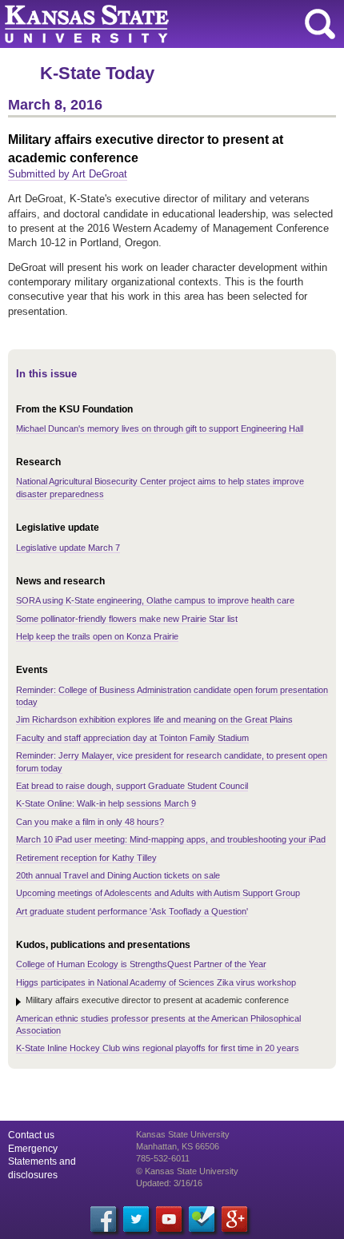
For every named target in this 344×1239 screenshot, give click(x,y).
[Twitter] (136, 1219)
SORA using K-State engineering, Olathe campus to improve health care (155, 600)
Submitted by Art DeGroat (67, 174)
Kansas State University (146, 24)
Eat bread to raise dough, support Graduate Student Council (132, 786)
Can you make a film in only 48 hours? (90, 822)
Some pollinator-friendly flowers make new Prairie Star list (127, 618)
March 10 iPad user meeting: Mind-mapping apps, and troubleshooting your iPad (171, 839)
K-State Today (97, 73)
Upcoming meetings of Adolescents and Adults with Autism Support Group (158, 893)
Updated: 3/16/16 (169, 1183)
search (320, 24)
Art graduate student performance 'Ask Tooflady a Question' (132, 911)
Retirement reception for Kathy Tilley (86, 858)
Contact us (31, 1135)
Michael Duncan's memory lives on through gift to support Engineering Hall (159, 428)
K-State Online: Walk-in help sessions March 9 (106, 803)
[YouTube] (169, 1219)
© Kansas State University (187, 1171)
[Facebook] (103, 1219)
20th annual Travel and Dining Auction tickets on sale (118, 875)
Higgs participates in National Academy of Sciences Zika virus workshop (156, 982)
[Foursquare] (201, 1219)
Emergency (33, 1148)
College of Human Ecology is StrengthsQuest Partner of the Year (141, 964)
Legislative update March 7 (68, 547)
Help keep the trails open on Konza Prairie (97, 636)
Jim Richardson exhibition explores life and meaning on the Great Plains (154, 719)
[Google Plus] (234, 1219)
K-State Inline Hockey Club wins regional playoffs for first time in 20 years (157, 1048)
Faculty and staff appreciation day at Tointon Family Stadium (132, 738)
